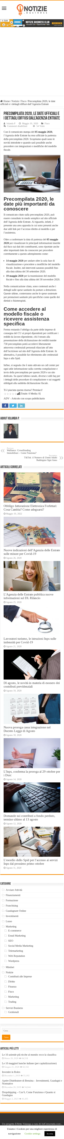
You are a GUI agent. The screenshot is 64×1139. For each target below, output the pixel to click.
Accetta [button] (49, 1133)
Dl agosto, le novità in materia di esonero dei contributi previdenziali (32, 684)
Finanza (12, 986)
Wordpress (13, 961)
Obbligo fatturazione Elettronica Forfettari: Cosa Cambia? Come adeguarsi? (30, 507)
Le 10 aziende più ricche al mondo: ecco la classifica (29, 1054)
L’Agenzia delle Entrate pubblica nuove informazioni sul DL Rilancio (28, 596)
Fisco (23, 101)
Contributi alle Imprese (20, 976)
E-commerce (14, 930)
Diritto (11, 981)
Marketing (11, 926)
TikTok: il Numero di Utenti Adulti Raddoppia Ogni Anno (40, 457)
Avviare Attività (14, 890)
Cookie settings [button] (32, 1133)
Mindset (10, 967)
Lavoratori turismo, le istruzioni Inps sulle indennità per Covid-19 (30, 640)
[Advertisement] (32, 64)
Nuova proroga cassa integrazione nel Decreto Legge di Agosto (27, 729)
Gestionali (13, 1012)
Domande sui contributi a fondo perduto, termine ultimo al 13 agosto (29, 817)
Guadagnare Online (16, 910)
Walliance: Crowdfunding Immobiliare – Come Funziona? (21, 450)
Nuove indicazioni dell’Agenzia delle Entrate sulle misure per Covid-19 (32, 551)
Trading (12, 1001)
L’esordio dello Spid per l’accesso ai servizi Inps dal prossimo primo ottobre (31, 861)
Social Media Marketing (20, 945)
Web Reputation (16, 956)
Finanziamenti (13, 895)
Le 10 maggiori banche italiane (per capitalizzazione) (29, 1063)
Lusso (9, 921)
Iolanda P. (11, 123)
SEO (10, 940)
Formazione (12, 900)
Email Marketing (17, 935)
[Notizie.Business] (32, 9)
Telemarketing (15, 950)
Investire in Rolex (11, 1072)
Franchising (12, 905)
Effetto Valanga (23, 1124)
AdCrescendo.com (51, 1124)
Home (6, 101)
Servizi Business (14, 1008)
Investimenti (12, 916)
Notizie (15, 101)
